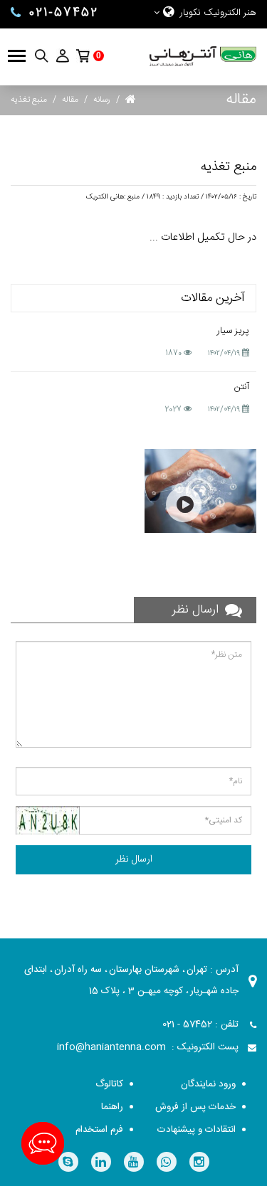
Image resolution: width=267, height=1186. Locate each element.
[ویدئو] (201, 491)
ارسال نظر (133, 859)
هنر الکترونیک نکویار (218, 13)
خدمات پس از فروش (195, 1107)
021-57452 (63, 13)
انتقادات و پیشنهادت (196, 1130)
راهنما (112, 1107)
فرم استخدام (99, 1130)
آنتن (241, 387)
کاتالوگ (109, 1084)
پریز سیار (233, 331)
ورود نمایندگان (208, 1084)
